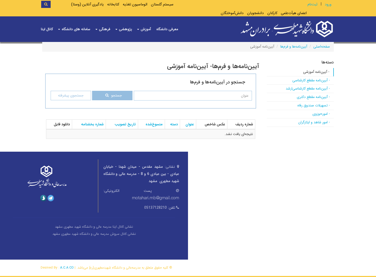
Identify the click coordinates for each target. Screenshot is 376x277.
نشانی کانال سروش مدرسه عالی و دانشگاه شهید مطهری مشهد (94, 234)
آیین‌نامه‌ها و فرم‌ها (293, 46)
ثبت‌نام (312, 4)
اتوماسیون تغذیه (135, 4)
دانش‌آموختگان (232, 13)
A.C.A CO (67, 267)
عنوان (189, 124)
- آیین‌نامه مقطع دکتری (313, 97)
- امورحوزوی (321, 114)
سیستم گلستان (162, 4)
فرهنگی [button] (104, 29)
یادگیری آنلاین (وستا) (87, 4)
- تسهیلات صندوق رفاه (313, 105)
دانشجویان (255, 13)
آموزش (145, 29)
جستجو (116, 95)
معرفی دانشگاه (167, 29)
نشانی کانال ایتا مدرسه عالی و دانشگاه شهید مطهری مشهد (94, 226)
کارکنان (272, 13)
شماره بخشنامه (92, 124)
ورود (328, 4)
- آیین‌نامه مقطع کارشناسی (311, 80)
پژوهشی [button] (125, 29)
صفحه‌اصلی (321, 46)
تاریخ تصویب (125, 124)
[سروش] (43, 198)
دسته (174, 124)
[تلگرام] (51, 198)
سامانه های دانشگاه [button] (75, 29)
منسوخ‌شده (154, 124)
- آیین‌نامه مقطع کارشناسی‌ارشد (308, 88)
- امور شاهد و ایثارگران (314, 122)
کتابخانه (113, 4)
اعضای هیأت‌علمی (294, 13)
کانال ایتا (47, 29)
